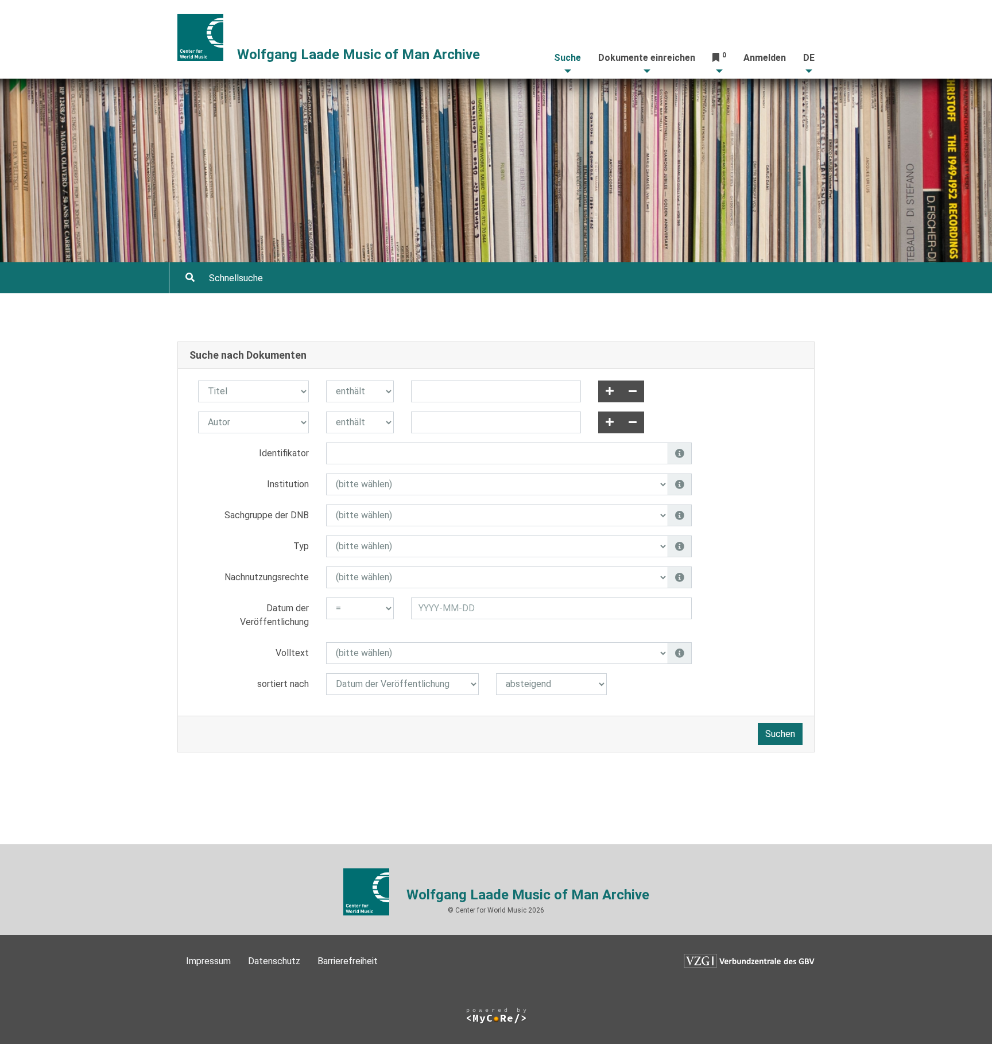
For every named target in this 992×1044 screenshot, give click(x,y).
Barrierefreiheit (347, 961)
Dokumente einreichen (646, 57)
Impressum (208, 961)
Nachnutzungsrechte (266, 577)
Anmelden (764, 57)
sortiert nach (283, 683)
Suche (567, 57)
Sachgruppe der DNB (266, 515)
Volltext (292, 652)
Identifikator (284, 453)
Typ (301, 546)
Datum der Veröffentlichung (274, 615)
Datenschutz (274, 961)
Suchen (780, 733)
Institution (288, 484)
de (809, 57)
